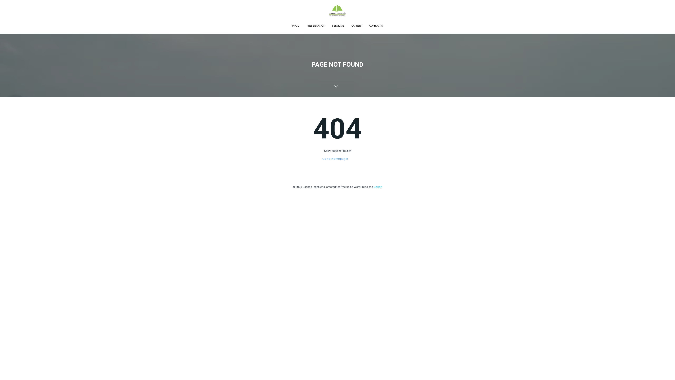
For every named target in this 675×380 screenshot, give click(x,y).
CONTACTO (376, 25)
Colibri (378, 187)
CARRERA (356, 25)
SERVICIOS (338, 25)
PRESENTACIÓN (316, 25)
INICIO (296, 25)
